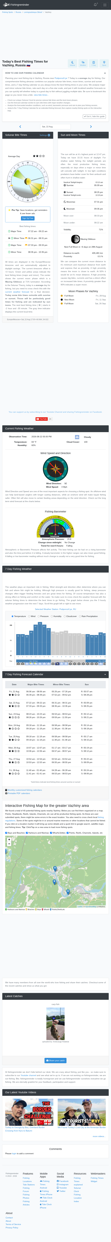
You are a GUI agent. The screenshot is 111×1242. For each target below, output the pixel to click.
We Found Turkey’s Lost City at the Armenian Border (82, 1127)
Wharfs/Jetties (58, 833)
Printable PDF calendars (19, 793)
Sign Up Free (27, 218)
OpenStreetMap (90, 906)
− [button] (9, 844)
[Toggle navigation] (105, 5)
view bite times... (41, 95)
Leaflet (79, 906)
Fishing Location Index (78, 1197)
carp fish (55, 1004)
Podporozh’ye (61, 78)
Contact (9, 1217)
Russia (18, 12)
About (8, 1221)
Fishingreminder (19, 4)
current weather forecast (17, 292)
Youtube (63, 1188)
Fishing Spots (7, 12)
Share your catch (56, 1060)
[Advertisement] (55, 35)
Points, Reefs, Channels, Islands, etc (86, 833)
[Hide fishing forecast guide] (105, 73)
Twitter (62, 1191)
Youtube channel (28, 1075)
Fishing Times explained (78, 1181)
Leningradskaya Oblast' (33, 12)
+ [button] (9, 839)
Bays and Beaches (16, 833)
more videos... (99, 1136)
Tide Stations (29, 1184)
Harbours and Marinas (38, 833)
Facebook (64, 1181)
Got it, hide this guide (95, 116)
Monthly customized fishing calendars (25, 790)
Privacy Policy (12, 1227)
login (14, 1153)
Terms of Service (13, 1224)
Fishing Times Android (44, 1184)
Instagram (64, 1184)
